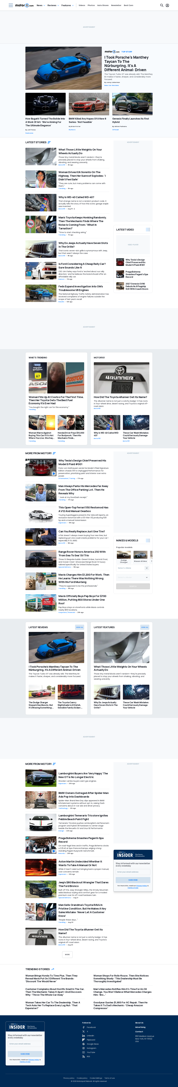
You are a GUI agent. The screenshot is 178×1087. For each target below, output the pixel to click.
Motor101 (62, 165)
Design (61, 831)
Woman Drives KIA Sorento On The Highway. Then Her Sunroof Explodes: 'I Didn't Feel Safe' (82, 175)
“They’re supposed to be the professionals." (78, 586)
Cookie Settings (96, 1078)
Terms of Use (133, 888)
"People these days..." (68, 919)
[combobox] (133, 568)
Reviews (52, 5)
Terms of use (110, 1078)
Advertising (140, 1027)
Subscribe (133, 880)
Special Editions (65, 567)
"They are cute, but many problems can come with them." (82, 184)
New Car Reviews (111, 85)
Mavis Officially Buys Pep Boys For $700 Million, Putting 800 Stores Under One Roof (82, 599)
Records (62, 853)
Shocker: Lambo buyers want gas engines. (78, 781)
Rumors (72, 130)
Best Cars (128, 5)
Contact (139, 1031)
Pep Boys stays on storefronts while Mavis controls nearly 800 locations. (81, 608)
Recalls (61, 302)
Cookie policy (82, 1078)
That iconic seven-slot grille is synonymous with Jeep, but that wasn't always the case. (83, 252)
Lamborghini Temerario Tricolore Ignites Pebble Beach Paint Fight (83, 817)
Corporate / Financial (67, 612)
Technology (63, 808)
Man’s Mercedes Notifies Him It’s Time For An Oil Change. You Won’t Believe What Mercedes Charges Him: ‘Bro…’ (122, 991)
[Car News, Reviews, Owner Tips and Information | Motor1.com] (24, 5)
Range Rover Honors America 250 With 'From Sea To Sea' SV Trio (82, 553)
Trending (62, 188)
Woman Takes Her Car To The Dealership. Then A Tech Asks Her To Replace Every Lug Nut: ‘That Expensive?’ (52, 1005)
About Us (139, 1022)
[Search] (161, 5)
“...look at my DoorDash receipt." (73, 497)
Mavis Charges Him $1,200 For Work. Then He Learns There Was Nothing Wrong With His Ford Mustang (84, 578)
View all (79, 627)
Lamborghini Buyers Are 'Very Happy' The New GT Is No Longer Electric (83, 775)
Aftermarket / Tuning (67, 478)
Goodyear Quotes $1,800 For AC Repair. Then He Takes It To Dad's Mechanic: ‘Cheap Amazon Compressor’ (120, 1005)
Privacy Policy (141, 886)
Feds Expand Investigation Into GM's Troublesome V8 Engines (81, 288)
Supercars (62, 523)
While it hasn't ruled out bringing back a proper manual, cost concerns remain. (84, 870)
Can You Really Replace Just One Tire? (82, 531)
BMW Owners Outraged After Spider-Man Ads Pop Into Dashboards (84, 794)
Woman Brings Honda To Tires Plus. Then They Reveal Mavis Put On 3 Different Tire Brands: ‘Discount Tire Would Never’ (51, 978)
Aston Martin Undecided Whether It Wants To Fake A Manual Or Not (80, 863)
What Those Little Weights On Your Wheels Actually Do (80, 151)
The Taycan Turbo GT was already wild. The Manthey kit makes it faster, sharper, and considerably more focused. (128, 77)
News (39, 5)
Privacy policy (68, 1078)
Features (66, 5)
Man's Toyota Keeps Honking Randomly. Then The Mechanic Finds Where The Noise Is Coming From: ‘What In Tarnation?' (82, 223)
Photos (91, 5)
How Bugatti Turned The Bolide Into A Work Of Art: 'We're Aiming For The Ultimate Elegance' (45, 122)
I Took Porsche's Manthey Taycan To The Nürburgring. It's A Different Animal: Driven (126, 63)
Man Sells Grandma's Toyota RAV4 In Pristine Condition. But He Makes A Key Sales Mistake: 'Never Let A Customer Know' (82, 910)
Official (115, 130)
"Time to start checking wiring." (73, 232)
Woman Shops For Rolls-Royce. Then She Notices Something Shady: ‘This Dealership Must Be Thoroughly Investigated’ (121, 978)
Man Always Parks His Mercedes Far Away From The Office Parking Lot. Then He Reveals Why (83, 489)
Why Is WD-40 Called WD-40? (76, 197)
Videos (82, 5)
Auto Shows (103, 5)
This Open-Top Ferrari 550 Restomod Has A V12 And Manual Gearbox (83, 509)
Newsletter (116, 5)
